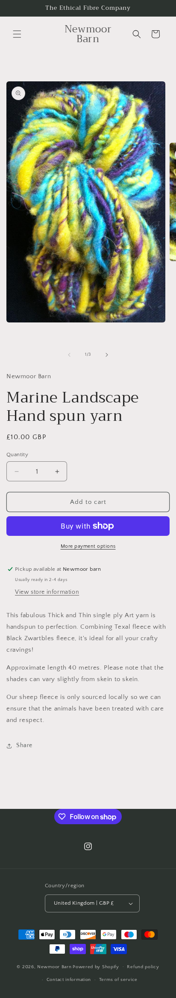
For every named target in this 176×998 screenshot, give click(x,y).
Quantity (17, 454)
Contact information (69, 979)
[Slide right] (106, 354)
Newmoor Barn (54, 966)
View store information (47, 592)
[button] (17, 34)
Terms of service (118, 979)
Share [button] (24, 745)
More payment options (88, 546)
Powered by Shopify (96, 966)
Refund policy (143, 966)
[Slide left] (69, 354)
